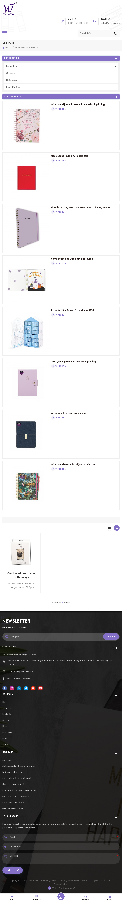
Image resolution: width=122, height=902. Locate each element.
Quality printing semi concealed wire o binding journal (80, 207)
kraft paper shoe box (12, 772)
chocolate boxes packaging (15, 796)
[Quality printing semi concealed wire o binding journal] (27, 228)
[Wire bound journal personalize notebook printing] (27, 125)
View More (58, 109)
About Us (6, 708)
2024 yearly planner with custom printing (73, 361)
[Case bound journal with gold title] (27, 177)
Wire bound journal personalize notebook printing (78, 104)
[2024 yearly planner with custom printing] (27, 382)
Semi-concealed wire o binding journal (72, 259)
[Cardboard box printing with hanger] (22, 552)
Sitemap (6, 744)
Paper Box (11, 66)
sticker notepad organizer (14, 784)
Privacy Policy (60, 884)
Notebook (11, 80)
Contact (6, 720)
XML (108, 880)
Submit (10, 870)
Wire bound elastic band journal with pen (73, 464)
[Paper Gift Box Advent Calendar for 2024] (27, 331)
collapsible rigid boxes (13, 808)
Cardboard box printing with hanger (21, 575)
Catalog (10, 73)
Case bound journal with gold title (69, 156)
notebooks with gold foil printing (17, 778)
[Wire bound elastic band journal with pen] (27, 485)
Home (8, 47)
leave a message (61, 896)
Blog (4, 738)
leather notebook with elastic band (19, 790)
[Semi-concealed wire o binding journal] (27, 279)
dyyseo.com (98, 880)
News (4, 726)
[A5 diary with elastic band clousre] (27, 434)
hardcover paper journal (14, 802)
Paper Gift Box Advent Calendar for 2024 (72, 310)
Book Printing (13, 87)
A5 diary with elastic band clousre (69, 413)
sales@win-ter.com (110, 23)
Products (6, 714)
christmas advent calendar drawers (19, 766)
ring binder (7, 760)
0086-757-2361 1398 (78, 23)
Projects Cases (9, 732)
